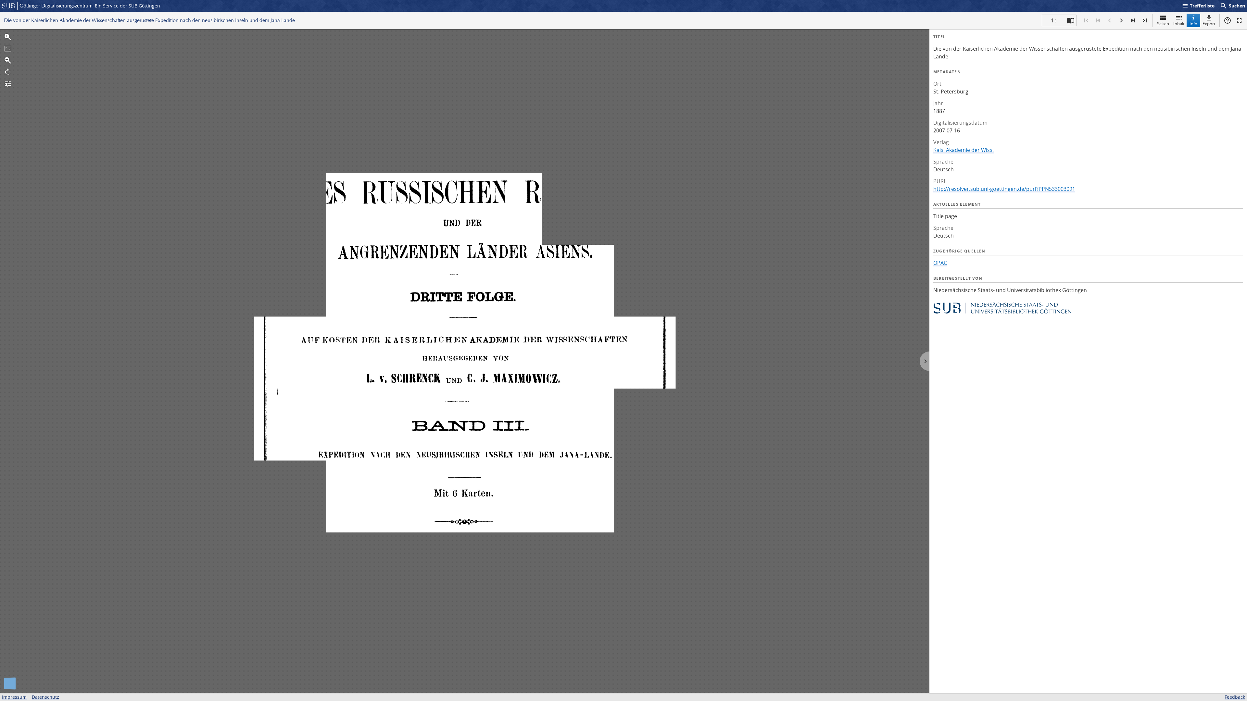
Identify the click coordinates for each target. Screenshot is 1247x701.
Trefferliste (1198, 6)
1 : (1053, 20)
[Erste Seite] (1086, 20)
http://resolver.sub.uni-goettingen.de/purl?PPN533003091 (1004, 188)
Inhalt (1179, 24)
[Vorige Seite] (1109, 20)
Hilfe (1227, 20)
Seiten (1163, 24)
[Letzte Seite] (1145, 20)
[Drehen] (8, 72)
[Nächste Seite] (1121, 20)
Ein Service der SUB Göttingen (127, 6)
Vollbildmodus (1239, 20)
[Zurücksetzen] (8, 49)
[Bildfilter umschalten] (8, 84)
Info (1193, 24)
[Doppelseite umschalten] (1071, 20)
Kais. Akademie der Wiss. (963, 150)
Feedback (1235, 697)
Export (1209, 24)
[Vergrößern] (8, 37)
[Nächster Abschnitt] (1133, 20)
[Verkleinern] (8, 60)
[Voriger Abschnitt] (1098, 20)
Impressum (14, 697)
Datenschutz (45, 697)
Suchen (1232, 6)
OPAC (940, 262)
